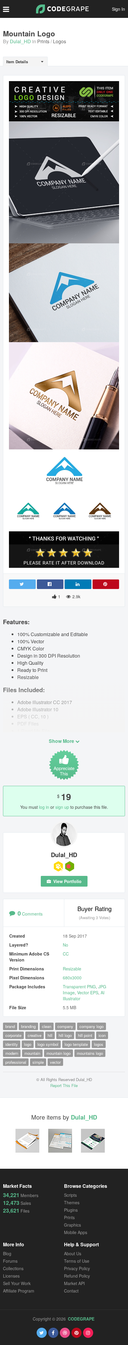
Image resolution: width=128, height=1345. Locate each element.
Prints (43, 41)
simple (38, 1062)
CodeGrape (81, 1319)
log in (44, 807)
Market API (74, 1283)
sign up (62, 807)
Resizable (72, 969)
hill (50, 1035)
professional (15, 1062)
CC (66, 954)
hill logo (65, 1035)
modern (11, 1053)
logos (98, 1044)
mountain (32, 1053)
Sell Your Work (17, 1283)
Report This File (64, 1085)
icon (102, 1035)
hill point (85, 1035)
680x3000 (72, 978)
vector (55, 1062)
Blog (7, 1253)
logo (27, 1044)
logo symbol (48, 1044)
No (65, 945)
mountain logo (58, 1053)
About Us (72, 1253)
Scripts (70, 1195)
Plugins (71, 1210)
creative (34, 1035)
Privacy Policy (77, 1268)
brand (10, 1026)
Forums (10, 1261)
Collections (13, 1268)
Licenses (11, 1276)
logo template (76, 1044)
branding (28, 1026)
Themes (71, 1202)
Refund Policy (77, 1276)
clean (46, 1026)
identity (11, 1044)
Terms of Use (76, 1261)
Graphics (72, 1225)
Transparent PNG (79, 987)
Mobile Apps (75, 1232)
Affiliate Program (18, 1291)
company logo (91, 1026)
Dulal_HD (20, 41)
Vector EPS (87, 992)
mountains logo (90, 1053)
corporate (13, 1035)
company (65, 1026)
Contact (71, 1291)
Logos (59, 41)
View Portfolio (67, 881)
